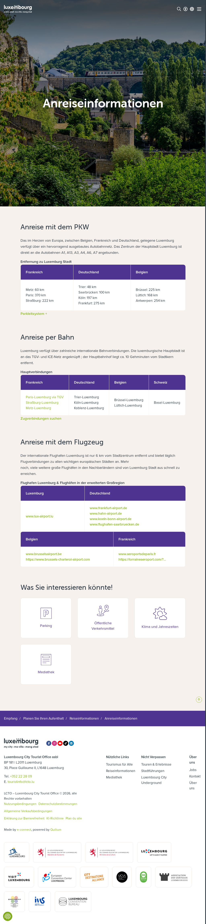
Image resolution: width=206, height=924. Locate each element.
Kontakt (195, 776)
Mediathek (114, 777)
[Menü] (199, 9)
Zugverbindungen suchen (41, 418)
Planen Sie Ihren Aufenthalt (43, 718)
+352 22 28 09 (21, 776)
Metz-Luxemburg (38, 408)
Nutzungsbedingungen (20, 803)
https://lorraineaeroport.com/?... (142, 559)
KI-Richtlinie (55, 818)
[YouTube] (60, 743)
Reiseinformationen (84, 718)
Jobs (193, 769)
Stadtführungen (152, 770)
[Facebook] (48, 743)
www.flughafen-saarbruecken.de (114, 524)
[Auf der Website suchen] (179, 9)
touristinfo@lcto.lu (21, 781)
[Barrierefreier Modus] (185, 9)
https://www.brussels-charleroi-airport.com (58, 559)
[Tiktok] (65, 743)
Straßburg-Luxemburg (42, 402)
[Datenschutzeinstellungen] (7, 916)
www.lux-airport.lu (39, 516)
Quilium (55, 829)
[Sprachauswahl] (192, 9)
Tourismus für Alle (119, 764)
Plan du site (74, 818)
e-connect (24, 829)
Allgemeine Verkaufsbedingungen (28, 811)
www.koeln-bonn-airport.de (110, 518)
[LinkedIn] (71, 743)
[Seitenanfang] (199, 700)
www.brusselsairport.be (44, 553)
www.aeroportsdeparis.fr (137, 553)
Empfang (11, 718)
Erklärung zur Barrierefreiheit (24, 818)
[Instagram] (54, 743)
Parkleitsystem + (34, 313)
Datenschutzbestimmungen (57, 803)
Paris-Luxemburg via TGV (45, 397)
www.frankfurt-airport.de (108, 508)
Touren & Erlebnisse (156, 764)
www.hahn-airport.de (106, 513)
